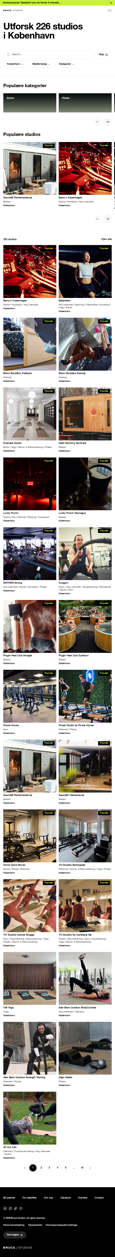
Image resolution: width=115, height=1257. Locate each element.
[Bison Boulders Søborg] (85, 350)
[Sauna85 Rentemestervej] (29, 175)
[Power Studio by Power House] (85, 702)
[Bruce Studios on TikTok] (15, 1208)
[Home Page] (12, 10)
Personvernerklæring (13, 1225)
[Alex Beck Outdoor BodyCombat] (85, 984)
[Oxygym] (85, 561)
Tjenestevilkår (35, 1225)
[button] (110, 10)
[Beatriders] (85, 278)
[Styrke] (29, 102)
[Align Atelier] (85, 1054)
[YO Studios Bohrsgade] (85, 841)
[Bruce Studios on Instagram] (10, 1208)
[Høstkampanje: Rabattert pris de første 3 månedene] (57, 3)
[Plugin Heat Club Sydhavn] (85, 632)
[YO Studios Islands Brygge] (29, 913)
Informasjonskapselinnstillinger (61, 1225)
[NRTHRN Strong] (29, 561)
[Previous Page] (24, 1167)
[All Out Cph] (29, 1125)
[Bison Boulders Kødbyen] (29, 350)
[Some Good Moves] (29, 841)
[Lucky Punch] (29, 489)
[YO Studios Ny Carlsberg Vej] (85, 913)
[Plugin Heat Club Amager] (29, 632)
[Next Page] (90, 1167)
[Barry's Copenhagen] (85, 175)
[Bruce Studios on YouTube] (21, 1208)
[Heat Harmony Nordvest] (85, 420)
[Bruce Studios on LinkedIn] (5, 1208)
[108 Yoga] (29, 984)
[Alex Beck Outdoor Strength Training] (29, 1054)
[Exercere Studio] (29, 420)
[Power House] (29, 702)
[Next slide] (107, 122)
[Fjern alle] (106, 239)
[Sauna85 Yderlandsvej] (85, 772)
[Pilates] (85, 102)
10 (82, 1168)
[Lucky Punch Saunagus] (85, 489)
